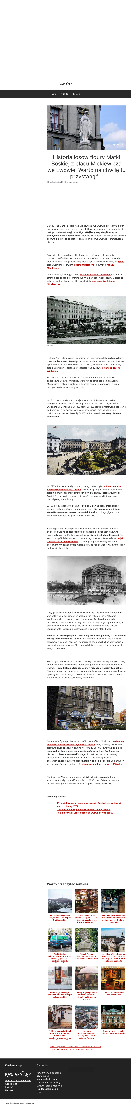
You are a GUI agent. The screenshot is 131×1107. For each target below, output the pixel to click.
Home (53, 94)
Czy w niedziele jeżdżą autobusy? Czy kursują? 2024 (73, 1049)
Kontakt (76, 94)
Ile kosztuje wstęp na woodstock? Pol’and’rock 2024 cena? (75, 1046)
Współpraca (11, 1084)
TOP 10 (64, 94)
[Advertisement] (65, 39)
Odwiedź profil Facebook (18, 1080)
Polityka (9, 1087)
